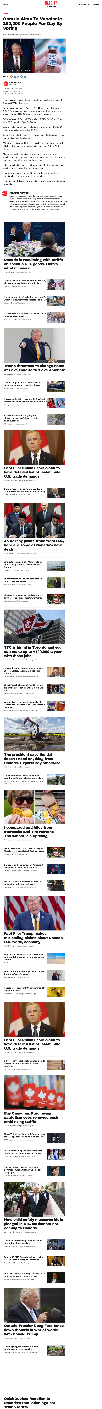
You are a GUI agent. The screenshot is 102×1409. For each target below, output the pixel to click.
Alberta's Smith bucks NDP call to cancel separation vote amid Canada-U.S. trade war (23, 688)
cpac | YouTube (9, 70)
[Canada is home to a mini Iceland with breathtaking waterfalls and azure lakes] (56, 779)
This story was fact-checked (11, 91)
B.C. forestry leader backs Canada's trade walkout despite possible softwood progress (24, 1063)
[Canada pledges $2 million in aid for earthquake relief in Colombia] (56, 1350)
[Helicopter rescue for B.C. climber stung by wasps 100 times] (56, 992)
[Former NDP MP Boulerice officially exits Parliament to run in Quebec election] (56, 1261)
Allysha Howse (15, 82)
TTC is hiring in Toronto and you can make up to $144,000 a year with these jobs (33, 652)
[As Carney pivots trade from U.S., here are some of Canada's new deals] (34, 520)
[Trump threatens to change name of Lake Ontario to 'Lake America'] (34, 345)
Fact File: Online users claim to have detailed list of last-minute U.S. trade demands (32, 472)
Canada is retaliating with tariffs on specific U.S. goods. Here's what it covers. (33, 264)
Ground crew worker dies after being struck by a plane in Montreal (25, 315)
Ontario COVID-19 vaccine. (15, 103)
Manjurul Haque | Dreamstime (22, 70)
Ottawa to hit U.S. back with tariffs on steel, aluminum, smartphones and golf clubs (25, 282)
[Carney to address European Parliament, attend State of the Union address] (56, 869)
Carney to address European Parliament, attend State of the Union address (24, 866)
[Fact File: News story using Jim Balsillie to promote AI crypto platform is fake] (56, 1277)
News (5, 13)
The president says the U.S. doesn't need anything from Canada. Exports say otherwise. (32, 759)
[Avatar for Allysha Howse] (4, 193)
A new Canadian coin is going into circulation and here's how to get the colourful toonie (21, 418)
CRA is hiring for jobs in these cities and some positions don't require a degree (23, 383)
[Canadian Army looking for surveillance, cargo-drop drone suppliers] (56, 1244)
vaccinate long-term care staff (44, 181)
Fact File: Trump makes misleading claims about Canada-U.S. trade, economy (34, 938)
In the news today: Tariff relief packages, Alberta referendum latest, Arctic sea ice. (24, 849)
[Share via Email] (21, 76)
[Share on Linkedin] (15, 76)
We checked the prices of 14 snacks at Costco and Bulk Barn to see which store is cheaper (24, 704)
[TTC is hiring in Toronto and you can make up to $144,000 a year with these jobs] (34, 627)
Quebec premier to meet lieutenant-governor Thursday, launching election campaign (22, 1170)
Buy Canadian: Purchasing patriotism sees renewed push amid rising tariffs (31, 1117)
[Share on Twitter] (18, 76)
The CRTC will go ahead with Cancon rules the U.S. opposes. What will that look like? (24, 1135)
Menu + (5, 5)
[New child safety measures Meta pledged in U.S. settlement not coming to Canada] (34, 1199)
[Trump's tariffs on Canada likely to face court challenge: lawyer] (56, 582)
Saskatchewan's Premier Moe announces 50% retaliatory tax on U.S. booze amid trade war (24, 671)
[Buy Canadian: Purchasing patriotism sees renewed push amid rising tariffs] (34, 1092)
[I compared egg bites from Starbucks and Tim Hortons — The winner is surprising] (34, 807)
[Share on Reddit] (11, 76)
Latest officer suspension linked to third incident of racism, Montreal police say (23, 1152)
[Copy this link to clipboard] (25, 76)
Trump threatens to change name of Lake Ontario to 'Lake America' (34, 368)
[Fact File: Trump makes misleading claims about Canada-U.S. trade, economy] (34, 913)
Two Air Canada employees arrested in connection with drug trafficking (22, 882)
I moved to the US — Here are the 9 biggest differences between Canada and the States (25, 400)
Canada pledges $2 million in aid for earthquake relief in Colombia (21, 1348)
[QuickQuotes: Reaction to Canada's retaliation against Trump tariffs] (34, 1378)
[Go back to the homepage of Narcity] (51, 3)
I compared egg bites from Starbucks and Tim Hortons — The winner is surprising (31, 832)
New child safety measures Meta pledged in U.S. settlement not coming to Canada (33, 1224)
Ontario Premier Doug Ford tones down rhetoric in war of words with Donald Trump (24, 490)
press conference (14, 108)
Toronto (51, 6)
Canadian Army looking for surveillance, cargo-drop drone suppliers (23, 1242)
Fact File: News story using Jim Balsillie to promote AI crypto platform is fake (24, 1275)
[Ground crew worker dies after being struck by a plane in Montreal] (56, 317)
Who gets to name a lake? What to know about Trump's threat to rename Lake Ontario (23, 564)
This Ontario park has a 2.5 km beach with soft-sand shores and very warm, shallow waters (24, 957)
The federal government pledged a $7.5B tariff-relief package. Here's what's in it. (23, 596)
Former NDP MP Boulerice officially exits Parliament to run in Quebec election (23, 1258)
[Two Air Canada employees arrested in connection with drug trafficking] (56, 885)
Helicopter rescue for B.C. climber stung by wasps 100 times (25, 989)
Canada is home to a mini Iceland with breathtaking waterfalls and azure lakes (23, 776)
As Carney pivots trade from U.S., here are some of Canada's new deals (34, 545)
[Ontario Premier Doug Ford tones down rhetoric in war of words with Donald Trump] (56, 493)
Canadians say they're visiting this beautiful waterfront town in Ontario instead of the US (25, 298)
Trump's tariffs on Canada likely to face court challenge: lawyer (23, 580)
